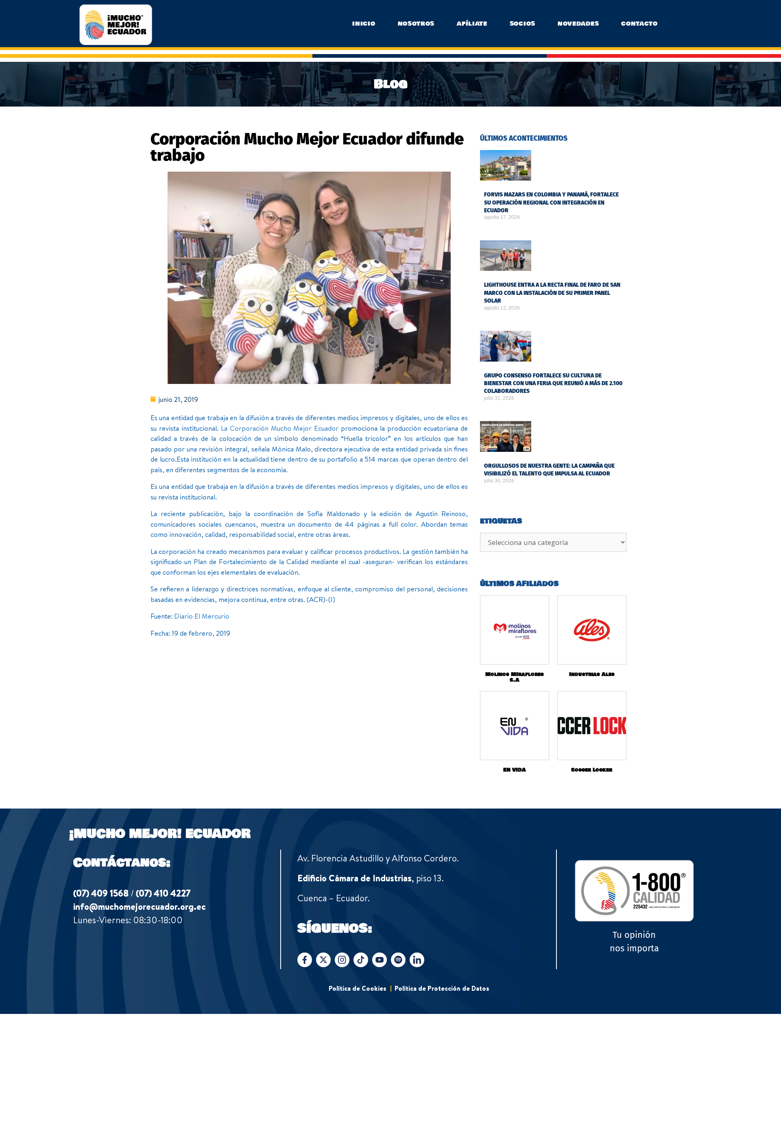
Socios (522, 23)
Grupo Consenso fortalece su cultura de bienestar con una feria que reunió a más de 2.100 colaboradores (553, 383)
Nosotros (416, 23)
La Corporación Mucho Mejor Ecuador (280, 428)
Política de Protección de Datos (442, 988)
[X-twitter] (323, 960)
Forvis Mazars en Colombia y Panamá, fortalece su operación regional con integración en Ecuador (551, 202)
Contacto (639, 23)
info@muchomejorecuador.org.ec (139, 906)
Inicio (363, 23)
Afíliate (472, 23)
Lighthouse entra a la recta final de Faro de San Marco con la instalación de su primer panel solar (552, 292)
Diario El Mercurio (201, 616)
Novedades (578, 23)
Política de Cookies (357, 988)
